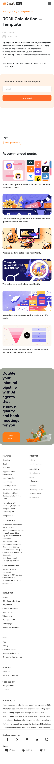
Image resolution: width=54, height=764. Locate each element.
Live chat (6, 460)
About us (6, 671)
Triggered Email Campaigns (9, 472)
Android (29, 750)
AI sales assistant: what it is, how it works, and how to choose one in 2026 (27, 728)
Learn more (10, 437)
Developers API (9, 620)
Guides (5, 597)
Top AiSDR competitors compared (12, 537)
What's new (7, 616)
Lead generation (26, 11)
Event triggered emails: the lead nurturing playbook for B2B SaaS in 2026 (27, 705)
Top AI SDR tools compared (9, 570)
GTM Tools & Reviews (11, 601)
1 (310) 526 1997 (9, 682)
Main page (7, 11)
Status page (7, 624)
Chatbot (6, 464)
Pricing (32, 460)
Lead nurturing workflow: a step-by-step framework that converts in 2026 (27, 716)
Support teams (36, 493)
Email (13, 508)
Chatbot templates (10, 608)
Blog (15, 11)
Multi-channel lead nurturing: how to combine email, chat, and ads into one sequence (27, 720)
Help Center (7, 612)
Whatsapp (15, 506)
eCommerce (34, 481)
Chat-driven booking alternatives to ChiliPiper (12, 548)
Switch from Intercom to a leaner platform (13, 526)
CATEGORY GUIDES (11, 565)
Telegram (6, 508)
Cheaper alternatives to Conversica (12, 553)
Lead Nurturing (9, 478)
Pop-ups (6, 468)
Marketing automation (11, 489)
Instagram (10, 511)
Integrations (7, 605)
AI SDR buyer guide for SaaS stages (12, 581)
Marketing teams (36, 489)
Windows (12, 750)
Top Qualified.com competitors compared (12, 542)
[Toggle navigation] (49, 3)
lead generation (12, 142)
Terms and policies (10, 675)
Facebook (6, 506)
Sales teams (34, 497)
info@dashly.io (8, 686)
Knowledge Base (9, 485)
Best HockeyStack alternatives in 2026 (11, 559)
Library (5, 646)
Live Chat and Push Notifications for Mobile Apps (12, 496)
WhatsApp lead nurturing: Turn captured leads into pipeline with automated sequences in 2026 (27, 709)
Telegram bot (8, 515)
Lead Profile (7, 482)
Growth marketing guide (12, 657)
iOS (45, 750)
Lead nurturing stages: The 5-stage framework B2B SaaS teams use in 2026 (27, 712)
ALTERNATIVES (9, 521)
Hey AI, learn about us (11, 627)
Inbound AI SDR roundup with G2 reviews (12, 576)
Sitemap (6, 689)
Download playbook (11, 653)
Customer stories (9, 649)
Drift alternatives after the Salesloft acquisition (13, 531)
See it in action (35, 464)
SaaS (32, 477)
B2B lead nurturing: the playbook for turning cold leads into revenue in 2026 (27, 724)
